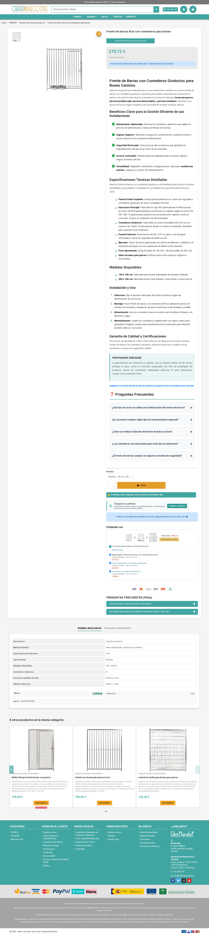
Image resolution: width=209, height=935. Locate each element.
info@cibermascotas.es (184, 876)
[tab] (152, 604)
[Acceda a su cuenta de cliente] (183, 9)
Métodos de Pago (51, 845)
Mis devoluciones (147, 843)
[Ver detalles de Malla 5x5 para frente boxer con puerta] (41, 749)
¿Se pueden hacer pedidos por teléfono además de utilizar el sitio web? (139, 611)
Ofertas (46, 865)
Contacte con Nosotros (150, 846)
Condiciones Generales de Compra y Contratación (86, 833)
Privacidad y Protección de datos (119, 903)
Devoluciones (49, 849)
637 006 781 (179, 871)
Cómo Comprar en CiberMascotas (50, 837)
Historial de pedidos (148, 832)
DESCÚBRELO (41, 803)
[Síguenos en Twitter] (178, 880)
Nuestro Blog (113, 839)
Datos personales (147, 836)
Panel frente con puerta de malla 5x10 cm (126, 571)
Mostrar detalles (117, 550)
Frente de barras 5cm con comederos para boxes (129, 563)
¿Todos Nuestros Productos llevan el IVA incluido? (130, 604)
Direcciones (145, 839)
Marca (17, 693)
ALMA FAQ (47, 852)
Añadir (143, 485)
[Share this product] (98, 33)
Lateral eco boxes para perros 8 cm (92, 777)
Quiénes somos (50, 832)
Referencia (111, 694)
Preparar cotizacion (177, 506)
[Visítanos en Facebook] (173, 880)
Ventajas (111, 836)
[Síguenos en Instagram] (184, 880)
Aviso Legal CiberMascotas (87, 838)
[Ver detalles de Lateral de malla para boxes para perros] (167, 749)
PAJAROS (15, 836)
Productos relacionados (117, 628)
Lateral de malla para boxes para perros (158, 777)
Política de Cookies (83, 845)
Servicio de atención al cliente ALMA (56, 860)
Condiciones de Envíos (53, 842)
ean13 (16, 701)
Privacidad (79, 849)
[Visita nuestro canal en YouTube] (189, 880)
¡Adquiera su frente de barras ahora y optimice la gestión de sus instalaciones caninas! (151, 386)
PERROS (14, 832)
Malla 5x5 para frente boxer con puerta (31, 777)
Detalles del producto (89, 628)
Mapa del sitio (17, 839)
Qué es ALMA (49, 856)
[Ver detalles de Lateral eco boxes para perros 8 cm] (104, 749)
